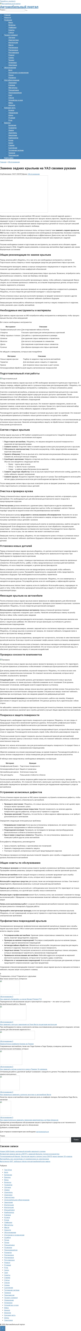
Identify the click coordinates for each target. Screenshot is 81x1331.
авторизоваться (42, 1132)
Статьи (11, 33)
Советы (11, 30)
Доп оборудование (11, 80)
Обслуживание (10, 68)
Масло (11, 45)
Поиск (2, 1136)
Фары (10, 103)
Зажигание (12, 135)
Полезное (8, 20)
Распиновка (13, 48)
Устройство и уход (15, 100)
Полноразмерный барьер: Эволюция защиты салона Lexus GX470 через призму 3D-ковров (36, 1156)
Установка (12, 63)
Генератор (12, 128)
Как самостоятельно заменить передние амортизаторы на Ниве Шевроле (29, 1120)
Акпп (10, 70)
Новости (7, 17)
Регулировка (13, 53)
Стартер (11, 145)
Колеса (11, 110)
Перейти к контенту (8, 1)
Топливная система (16, 150)
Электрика (12, 65)
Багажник (12, 125)
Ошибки (7, 1238)
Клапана (11, 85)
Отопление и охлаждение (18, 73)
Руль (10, 120)
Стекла (11, 98)
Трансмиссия (13, 155)
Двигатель (12, 133)
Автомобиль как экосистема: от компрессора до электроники (24, 1159)
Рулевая (11, 118)
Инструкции (13, 43)
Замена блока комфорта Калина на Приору (17, 1044)
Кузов (10, 140)
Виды (10, 23)
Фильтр (7, 1310)
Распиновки (13, 50)
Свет (10, 95)
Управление (13, 113)
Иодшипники (9, 1210)
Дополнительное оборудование (16, 1200)
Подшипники (13, 90)
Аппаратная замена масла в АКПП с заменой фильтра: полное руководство (29, 1154)
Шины (10, 115)
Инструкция (9, 1207)
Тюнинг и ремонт (11, 35)
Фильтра (11, 105)
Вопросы (12, 25)
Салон (10, 143)
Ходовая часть (10, 108)
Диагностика (13, 40)
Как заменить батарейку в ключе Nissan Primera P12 (21, 999)
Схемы (11, 58)
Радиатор (12, 78)
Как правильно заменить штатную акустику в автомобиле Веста (25, 1095)
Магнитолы (12, 88)
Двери (11, 130)
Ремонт (11, 55)
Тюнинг (11, 60)
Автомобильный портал (19, 7)
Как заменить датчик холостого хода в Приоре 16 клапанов (23, 1069)
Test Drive (8, 1170)
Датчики (11, 38)
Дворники (12, 83)
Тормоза (11, 153)
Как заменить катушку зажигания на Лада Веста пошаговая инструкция (28, 1025)
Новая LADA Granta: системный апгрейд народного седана (22, 1151)
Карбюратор (13, 138)
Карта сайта (8, 158)
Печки (10, 75)
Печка (6, 1240)
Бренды (7, 123)
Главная (7, 15)
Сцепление (12, 148)
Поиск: (3, 10)
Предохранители (15, 93)
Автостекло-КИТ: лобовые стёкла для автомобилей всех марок (25, 1161)
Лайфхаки (12, 28)
